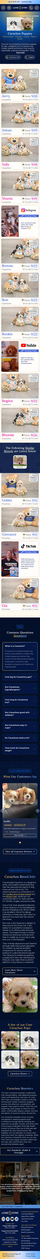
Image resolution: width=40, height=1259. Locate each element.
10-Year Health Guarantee (29, 1238)
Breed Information (27, 1227)
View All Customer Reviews (19, 851)
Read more (20, 53)
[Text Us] (36, 7)
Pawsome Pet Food (27, 1246)
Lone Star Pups (7, 1206)
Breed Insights (26, 1230)
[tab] (20, 842)
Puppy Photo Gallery (27, 1216)
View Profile (19, 835)
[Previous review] (2, 811)
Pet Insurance (25, 1241)
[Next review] (38, 811)
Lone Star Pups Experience (29, 1212)
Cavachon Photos (18, 1073)
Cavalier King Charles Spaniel (18, 894)
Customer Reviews (27, 1214)
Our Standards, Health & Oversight (18, 1151)
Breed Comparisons (27, 1232)
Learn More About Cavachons (14, 971)
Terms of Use (30, 1254)
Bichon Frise (11, 896)
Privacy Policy (30, 1256)
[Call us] (31, 7)
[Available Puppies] (9, 7)
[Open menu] (3, 7)
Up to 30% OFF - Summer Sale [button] (20, 2)
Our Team (24, 1221)
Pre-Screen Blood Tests (29, 1243)
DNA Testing (25, 1248)
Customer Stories (27, 1219)
